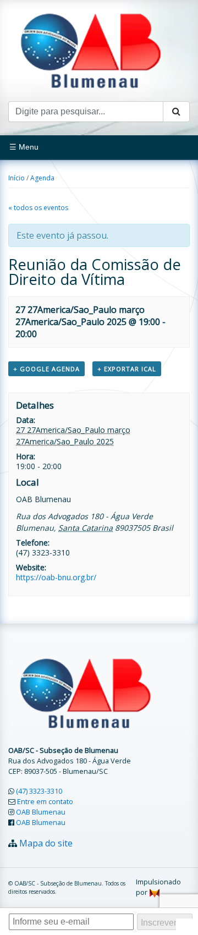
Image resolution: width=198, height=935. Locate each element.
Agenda (42, 178)
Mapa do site (46, 843)
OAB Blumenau (40, 812)
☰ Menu (23, 146)
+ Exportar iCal (126, 369)
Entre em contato (45, 801)
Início (16, 178)
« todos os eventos (38, 207)
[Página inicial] (90, 49)
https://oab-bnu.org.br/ (56, 577)
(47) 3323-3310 (39, 791)
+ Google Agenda (46, 369)
